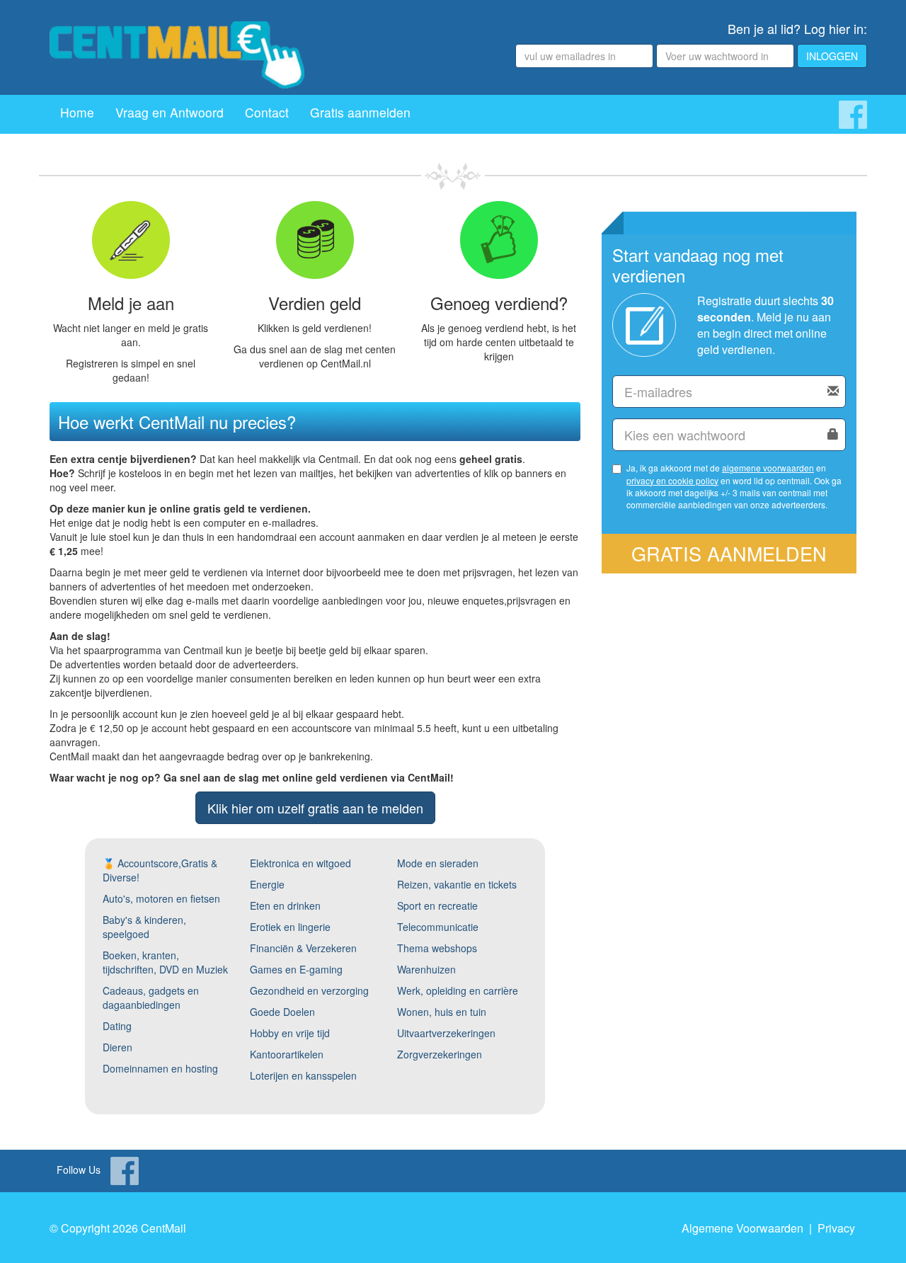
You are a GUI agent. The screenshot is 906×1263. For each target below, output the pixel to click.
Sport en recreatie (437, 905)
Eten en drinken (285, 905)
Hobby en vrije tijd (290, 1033)
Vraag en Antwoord (169, 112)
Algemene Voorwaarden (742, 1228)
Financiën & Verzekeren (303, 948)
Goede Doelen (282, 1012)
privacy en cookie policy (672, 480)
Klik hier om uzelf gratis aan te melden (315, 808)
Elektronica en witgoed (300, 863)
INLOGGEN (832, 56)
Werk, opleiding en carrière (457, 990)
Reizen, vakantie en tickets (457, 884)
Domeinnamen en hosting (160, 1068)
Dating (117, 1026)
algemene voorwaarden (768, 468)
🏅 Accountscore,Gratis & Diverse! (160, 870)
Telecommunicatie (437, 927)
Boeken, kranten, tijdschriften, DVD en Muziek (165, 962)
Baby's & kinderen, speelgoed (144, 927)
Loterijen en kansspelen (303, 1075)
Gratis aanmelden (360, 112)
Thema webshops (437, 948)
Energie (267, 884)
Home (77, 112)
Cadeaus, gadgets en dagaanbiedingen (151, 997)
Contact (267, 112)
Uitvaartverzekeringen (446, 1033)
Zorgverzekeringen (439, 1054)
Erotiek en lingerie (290, 927)
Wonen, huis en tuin (441, 1012)
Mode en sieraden (437, 863)
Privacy (836, 1228)
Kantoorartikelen (286, 1054)
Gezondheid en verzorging (309, 990)
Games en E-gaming (296, 969)
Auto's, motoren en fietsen (161, 898)
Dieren (117, 1047)
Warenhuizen (426, 969)
